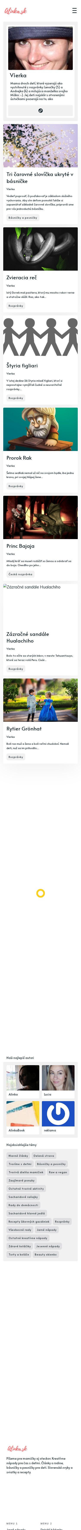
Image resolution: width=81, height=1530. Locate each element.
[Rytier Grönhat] (40, 721)
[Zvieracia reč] (40, 269)
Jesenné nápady (48, 1246)
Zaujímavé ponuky (22, 1180)
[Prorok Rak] (40, 450)
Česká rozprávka (20, 574)
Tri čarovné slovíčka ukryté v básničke (39, 177)
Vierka (10, 189)
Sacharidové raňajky (23, 1197)
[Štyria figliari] (40, 360)
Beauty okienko (46, 1254)
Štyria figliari (22, 365)
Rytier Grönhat (24, 728)
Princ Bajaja (20, 545)
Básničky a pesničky (23, 217)
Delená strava (44, 1155)
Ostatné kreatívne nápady (28, 1238)
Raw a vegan (58, 1172)
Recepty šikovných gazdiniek (29, 1221)
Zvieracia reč (21, 277)
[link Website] (40, 110)
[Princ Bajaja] (40, 538)
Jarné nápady (47, 1229)
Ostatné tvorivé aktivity (26, 1188)
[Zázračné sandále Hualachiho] (40, 630)
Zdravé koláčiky (20, 1246)
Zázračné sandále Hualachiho (27, 637)
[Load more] (40, 893)
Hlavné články (18, 1155)
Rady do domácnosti (23, 1205)
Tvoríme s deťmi (20, 1164)
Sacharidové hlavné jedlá (27, 1213)
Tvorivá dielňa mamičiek (26, 1172)
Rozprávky (16, 305)
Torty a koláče (19, 1254)
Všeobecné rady (20, 1229)
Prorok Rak (19, 457)
